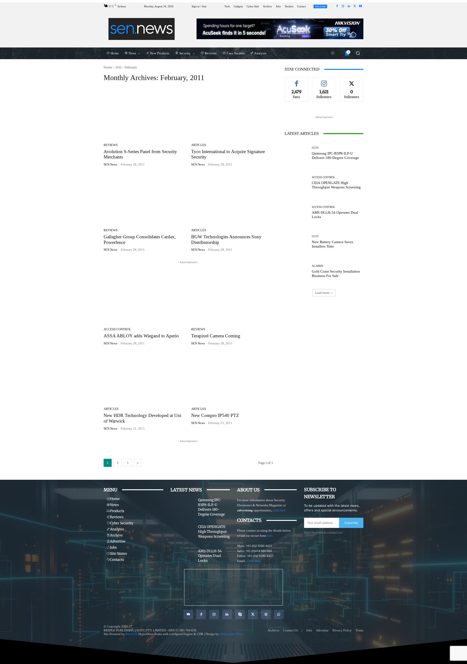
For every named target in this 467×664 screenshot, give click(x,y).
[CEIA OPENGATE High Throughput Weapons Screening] (296, 182)
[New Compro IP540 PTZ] (232, 378)
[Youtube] (360, 6)
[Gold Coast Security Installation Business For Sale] (296, 271)
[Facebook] (337, 6)
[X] (355, 6)
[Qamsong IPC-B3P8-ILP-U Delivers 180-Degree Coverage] (296, 153)
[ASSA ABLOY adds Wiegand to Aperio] (144, 298)
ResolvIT (132, 634)
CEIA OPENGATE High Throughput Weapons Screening (336, 185)
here (269, 535)
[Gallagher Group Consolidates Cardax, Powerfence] (144, 199)
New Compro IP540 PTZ (215, 415)
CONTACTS (249, 520)
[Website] (265, 614)
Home (108, 67)
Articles (198, 145)
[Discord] (188, 614)
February (131, 67)
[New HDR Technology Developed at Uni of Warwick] (144, 378)
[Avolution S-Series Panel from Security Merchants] (144, 113)
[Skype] (240, 614)
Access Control (117, 329)
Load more (322, 293)
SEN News (110, 164)
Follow (324, 81)
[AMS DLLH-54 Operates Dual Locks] (296, 212)
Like (296, 81)
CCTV (315, 148)
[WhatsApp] (279, 614)
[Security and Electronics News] (142, 29)
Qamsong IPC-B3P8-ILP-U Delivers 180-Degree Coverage (335, 155)
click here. (279, 510)
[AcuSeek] (280, 28)
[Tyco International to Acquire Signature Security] (232, 113)
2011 (118, 67)
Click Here (254, 561)
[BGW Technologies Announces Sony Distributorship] (232, 199)
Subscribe (351, 523)
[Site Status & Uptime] (332, 53)
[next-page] (138, 463)
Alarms (317, 266)
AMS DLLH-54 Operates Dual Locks (210, 556)
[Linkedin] (349, 6)
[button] (357, 53)
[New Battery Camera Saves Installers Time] (296, 242)
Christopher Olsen (231, 634)
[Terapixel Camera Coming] (232, 298)
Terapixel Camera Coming (215, 335)
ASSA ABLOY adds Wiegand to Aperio (141, 335)
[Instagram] (343, 6)
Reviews (110, 145)
